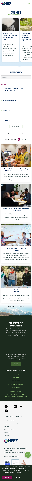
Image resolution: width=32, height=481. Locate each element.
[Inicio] (5, 4)
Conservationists (16, 391)
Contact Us (7, 416)
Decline (18, 477)
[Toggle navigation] (29, 4)
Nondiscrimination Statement (11, 423)
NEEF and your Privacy (9, 429)
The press (16, 387)
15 (22, 139)
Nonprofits (16, 374)
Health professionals (16, 384)
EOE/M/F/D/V (7, 426)
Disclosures (6, 435)
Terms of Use (7, 432)
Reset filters (16, 127)
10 (19, 139)
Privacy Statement (15, 472)
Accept (7, 477)
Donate (16, 364)
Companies (16, 381)
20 (25, 139)
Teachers (16, 377)
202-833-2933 (18, 416)
